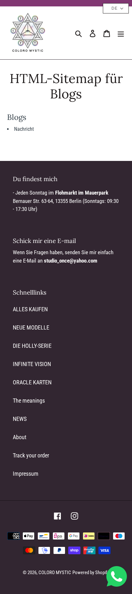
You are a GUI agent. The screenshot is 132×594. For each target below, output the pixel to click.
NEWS (20, 418)
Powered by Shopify (90, 572)
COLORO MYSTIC (54, 572)
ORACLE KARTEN (32, 382)
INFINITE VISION (32, 364)
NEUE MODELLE (31, 327)
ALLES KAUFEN (30, 309)
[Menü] (121, 32)
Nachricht (24, 129)
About (19, 437)
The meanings (29, 400)
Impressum (25, 473)
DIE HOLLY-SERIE (32, 345)
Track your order (31, 455)
